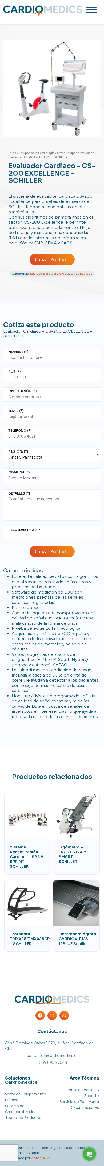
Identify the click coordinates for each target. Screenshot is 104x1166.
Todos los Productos (23, 1117)
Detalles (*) (19, 493)
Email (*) (15, 411)
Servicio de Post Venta (79, 1101)
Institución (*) (22, 391)
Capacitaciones (85, 1107)
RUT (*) (14, 371)
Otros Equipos (67, 153)
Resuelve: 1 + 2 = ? (24, 530)
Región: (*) (18, 452)
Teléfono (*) (19, 430)
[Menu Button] (89, 1154)
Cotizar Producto (52, 259)
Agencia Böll (41, 1158)
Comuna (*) (19, 472)
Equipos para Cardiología (36, 153)
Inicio (12, 153)
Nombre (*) (18, 352)
